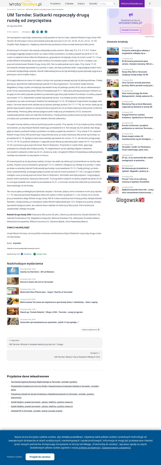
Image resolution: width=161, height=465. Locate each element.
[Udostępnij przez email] (37, 31)
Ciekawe (69, 3)
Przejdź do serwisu (40, 456)
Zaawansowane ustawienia (116, 447)
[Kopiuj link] (33, 31)
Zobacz (81, 3)
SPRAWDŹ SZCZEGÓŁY (131, 30)
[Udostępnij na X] (41, 31)
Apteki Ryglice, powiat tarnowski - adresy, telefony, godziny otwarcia (42, 402)
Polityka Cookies (14, 457)
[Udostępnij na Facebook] (46, 31)
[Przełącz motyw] (149, 4)
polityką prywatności (90, 447)
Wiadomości (21, 9)
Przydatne (55, 3)
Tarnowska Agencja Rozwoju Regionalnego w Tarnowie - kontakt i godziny (44, 381)
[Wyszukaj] (114, 3)
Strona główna (11, 9)
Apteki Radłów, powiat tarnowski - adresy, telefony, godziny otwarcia (42, 406)
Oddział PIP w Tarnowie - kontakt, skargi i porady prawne (36, 410)
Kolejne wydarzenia (89, 329)
